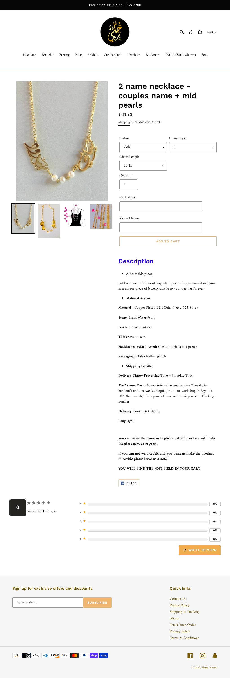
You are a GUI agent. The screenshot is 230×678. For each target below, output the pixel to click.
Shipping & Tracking (184, 612)
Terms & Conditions (184, 638)
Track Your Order (183, 625)
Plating (124, 138)
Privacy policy (180, 631)
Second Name (129, 218)
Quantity (125, 175)
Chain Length (129, 157)
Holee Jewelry (210, 667)
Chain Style (177, 138)
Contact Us (178, 599)
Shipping (124, 122)
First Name (127, 197)
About (174, 618)
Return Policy (179, 605)
